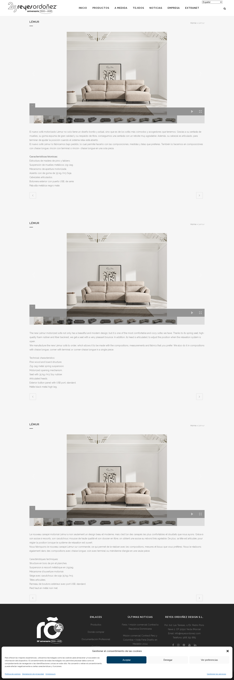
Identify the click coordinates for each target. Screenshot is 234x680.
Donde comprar (96, 632)
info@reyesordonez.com (188, 633)
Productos (96, 624)
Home (193, 23)
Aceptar (127, 660)
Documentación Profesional (96, 639)
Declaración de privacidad (33, 674)
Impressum (51, 674)
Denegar (167, 660)
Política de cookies (13, 674)
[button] (227, 651)
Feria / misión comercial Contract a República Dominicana (140, 626)
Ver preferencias (209, 660)
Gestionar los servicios (216, 674)
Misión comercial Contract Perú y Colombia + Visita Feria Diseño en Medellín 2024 (140, 639)
